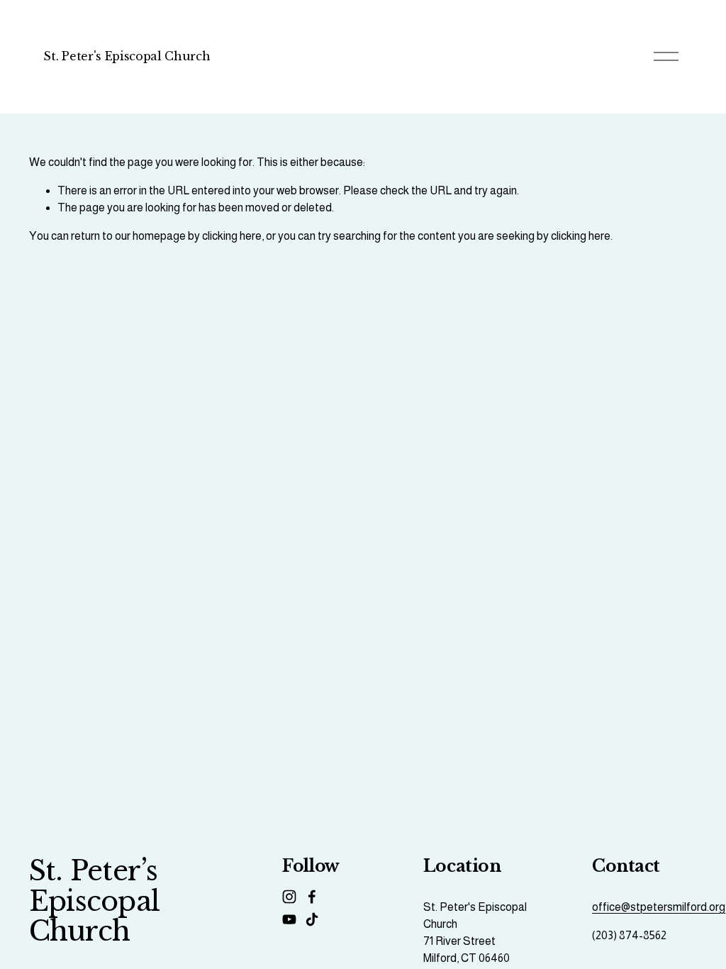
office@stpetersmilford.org (658, 907)
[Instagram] (289, 897)
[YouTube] (289, 919)
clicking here (232, 236)
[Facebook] (312, 897)
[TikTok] (312, 919)
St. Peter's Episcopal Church (126, 56)
